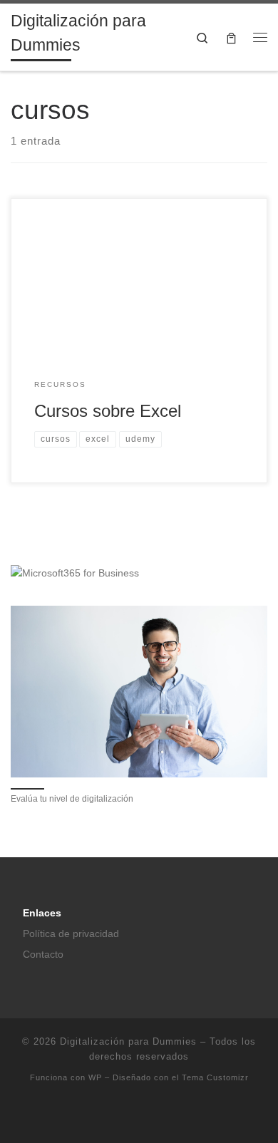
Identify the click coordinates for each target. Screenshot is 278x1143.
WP (95, 1077)
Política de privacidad (71, 934)
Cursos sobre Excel (107, 411)
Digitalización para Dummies (128, 1041)
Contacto (43, 954)
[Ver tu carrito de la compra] (231, 37)
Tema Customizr (215, 1077)
